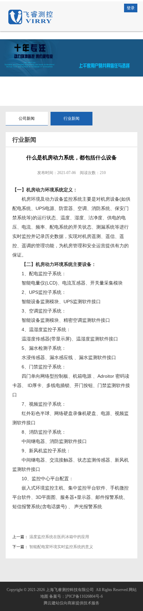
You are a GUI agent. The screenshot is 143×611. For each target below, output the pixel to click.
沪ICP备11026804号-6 (84, 596)
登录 (131, 8)
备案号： (57, 596)
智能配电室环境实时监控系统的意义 (61, 546)
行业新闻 (71, 118)
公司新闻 (27, 118)
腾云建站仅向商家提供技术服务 (71, 603)
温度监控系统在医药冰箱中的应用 (59, 536)
